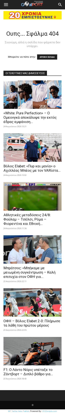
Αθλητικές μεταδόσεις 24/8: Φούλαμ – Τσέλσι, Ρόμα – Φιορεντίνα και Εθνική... (27, 219)
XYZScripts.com (49, 411)
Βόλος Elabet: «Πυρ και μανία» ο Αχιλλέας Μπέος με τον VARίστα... (32, 168)
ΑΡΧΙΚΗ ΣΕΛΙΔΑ (47, 57)
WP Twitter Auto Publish (19, 411)
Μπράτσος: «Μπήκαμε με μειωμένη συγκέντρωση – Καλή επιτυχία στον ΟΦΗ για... (29, 272)
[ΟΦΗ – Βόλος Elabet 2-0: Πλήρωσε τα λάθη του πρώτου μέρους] (32, 302)
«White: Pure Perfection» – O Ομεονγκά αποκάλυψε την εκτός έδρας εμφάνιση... (30, 117)
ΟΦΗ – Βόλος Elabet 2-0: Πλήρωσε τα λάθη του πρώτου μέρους (31, 323)
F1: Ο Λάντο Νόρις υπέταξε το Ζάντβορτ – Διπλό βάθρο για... (28, 372)
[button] (5, 4)
